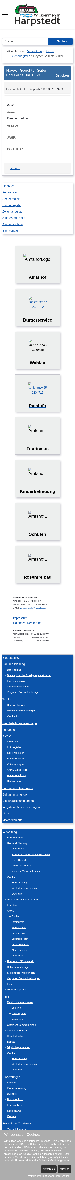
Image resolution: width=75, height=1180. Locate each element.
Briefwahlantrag (16, 704)
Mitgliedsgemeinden (18, 1047)
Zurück (15, 168)
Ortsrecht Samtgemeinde (21, 1024)
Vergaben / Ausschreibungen (23, 692)
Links (5, 813)
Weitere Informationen (40, 1175)
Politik (6, 996)
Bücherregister (11, 205)
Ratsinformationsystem (20, 1002)
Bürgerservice (11, 657)
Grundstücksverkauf (18, 686)
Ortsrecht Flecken (17, 1030)
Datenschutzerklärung (27, 622)
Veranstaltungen (16, 1128)
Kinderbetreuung (16, 1088)
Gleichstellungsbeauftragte (19, 723)
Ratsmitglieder (19, 1013)
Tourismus (38, 448)
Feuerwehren (15, 1105)
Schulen (11, 1082)
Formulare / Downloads (17, 788)
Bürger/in (16, 1008)
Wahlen (7, 699)
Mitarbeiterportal (12, 819)
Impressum (20, 618)
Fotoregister (10, 192)
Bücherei (12, 1093)
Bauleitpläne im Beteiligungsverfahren (29, 675)
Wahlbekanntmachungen (21, 710)
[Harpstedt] (37, 14)
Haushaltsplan (15, 1036)
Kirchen (11, 1116)
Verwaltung (9, 832)
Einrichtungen (11, 1077)
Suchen (61, 41)
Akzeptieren (49, 1169)
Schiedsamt (14, 1110)
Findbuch (8, 186)
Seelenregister (11, 198)
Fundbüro (8, 729)
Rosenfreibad (15, 1099)
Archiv (6, 736)
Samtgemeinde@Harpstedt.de (33, 608)
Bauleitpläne (14, 669)
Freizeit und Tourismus (17, 1123)
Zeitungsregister (12, 211)
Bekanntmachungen (15, 794)
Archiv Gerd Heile (13, 217)
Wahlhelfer (13, 716)
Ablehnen (64, 1169)
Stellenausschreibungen (18, 800)
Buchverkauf (10, 230)
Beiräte (11, 1041)
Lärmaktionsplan (16, 680)
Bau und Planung (13, 664)
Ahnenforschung (13, 224)
